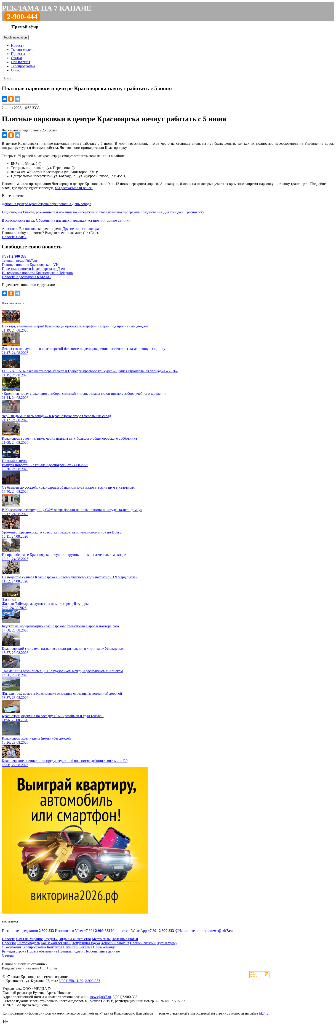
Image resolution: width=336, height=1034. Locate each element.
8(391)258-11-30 (71, 981)
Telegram (8, 260)
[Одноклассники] (11, 99)
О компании (11, 947)
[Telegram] (17, 99)
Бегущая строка (14, 951)
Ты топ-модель (22, 50)
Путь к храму (167, 943)
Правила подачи (70, 951)
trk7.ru (264, 1013)
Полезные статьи (125, 939)
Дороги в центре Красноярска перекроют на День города (46, 204)
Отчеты (8, 955)
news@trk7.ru (26, 260)
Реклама (85, 947)
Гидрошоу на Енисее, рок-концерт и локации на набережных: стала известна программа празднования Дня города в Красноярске (103, 212)
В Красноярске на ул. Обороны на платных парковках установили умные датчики (66, 220)
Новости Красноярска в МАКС (26, 277)
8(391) (14, 256)
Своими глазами (143, 943)
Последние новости (13, 303)
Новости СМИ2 (14, 237)
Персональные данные (102, 951)
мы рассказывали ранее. (74, 188)
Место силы (101, 939)
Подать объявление (42, 951)
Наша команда (104, 947)
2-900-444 (22, 16)
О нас (15, 70)
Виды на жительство (75, 939)
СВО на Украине (29, 939)
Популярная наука (86, 943)
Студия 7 (51, 939)
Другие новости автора (80, 229)
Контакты (54, 947)
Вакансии (70, 947)
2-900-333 (92, 981)
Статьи (16, 58)
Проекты (18, 54)
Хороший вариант (115, 943)
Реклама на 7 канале (46, 8)
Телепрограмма (23, 66)
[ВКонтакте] (4, 99)
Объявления (20, 62)
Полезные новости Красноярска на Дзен (33, 269)
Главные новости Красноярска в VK (30, 265)
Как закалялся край (56, 943)
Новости (17, 45)
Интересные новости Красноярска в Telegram (37, 273)
